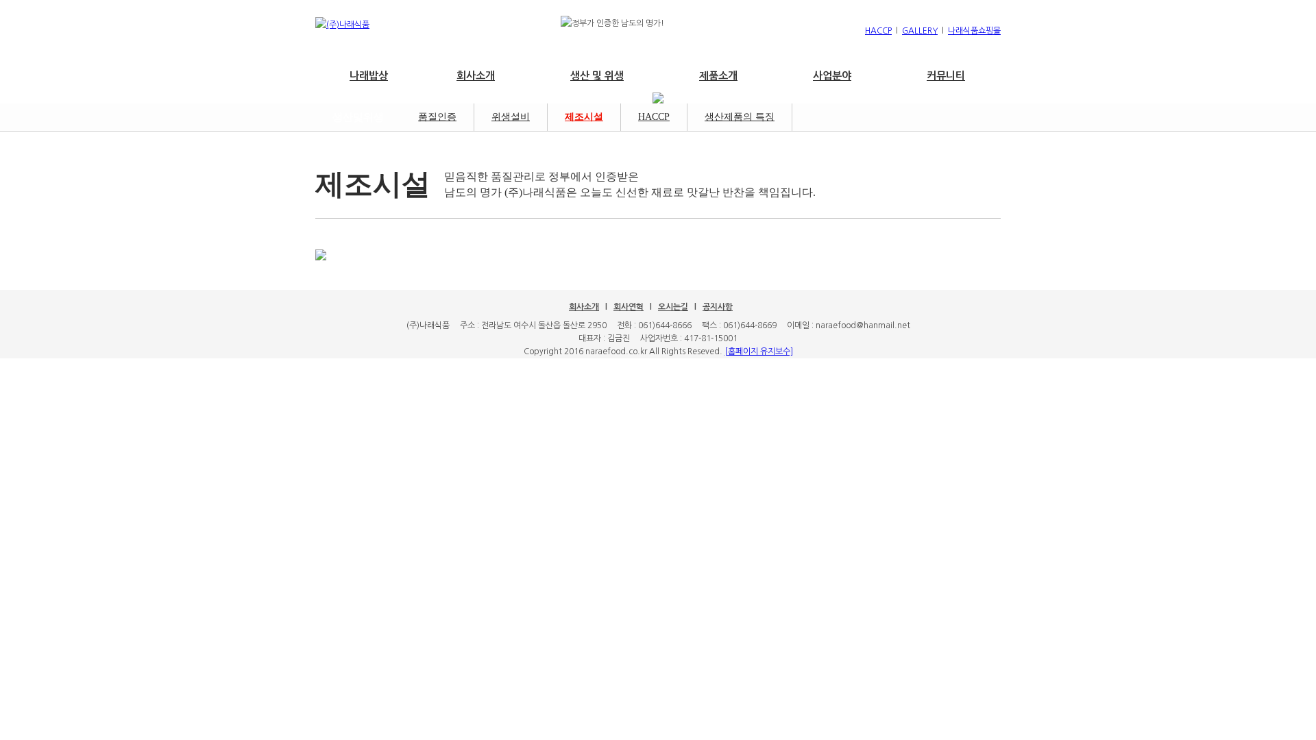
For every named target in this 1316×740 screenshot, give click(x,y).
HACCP (878, 31)
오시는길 (673, 307)
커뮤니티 (946, 76)
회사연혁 (628, 307)
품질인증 (437, 117)
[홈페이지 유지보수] (758, 351)
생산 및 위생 (597, 76)
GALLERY (920, 31)
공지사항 (718, 307)
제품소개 (718, 76)
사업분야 (832, 76)
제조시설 (584, 117)
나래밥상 (369, 76)
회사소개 (475, 76)
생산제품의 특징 (740, 117)
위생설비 (510, 117)
